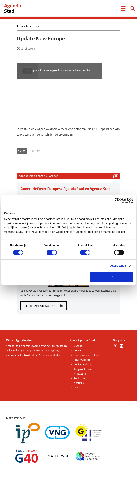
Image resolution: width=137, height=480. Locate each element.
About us (79, 383)
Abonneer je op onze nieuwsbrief (38, 176)
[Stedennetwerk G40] (26, 455)
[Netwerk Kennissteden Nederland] (88, 455)
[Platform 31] (57, 455)
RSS (76, 387)
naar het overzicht (30, 26)
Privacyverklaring (83, 359)
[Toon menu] (123, 8)
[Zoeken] (132, 8)
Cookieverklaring (83, 364)
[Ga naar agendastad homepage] (12, 8)
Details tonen (117, 265)
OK (112, 276)
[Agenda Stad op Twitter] (115, 346)
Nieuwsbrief (80, 373)
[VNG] (57, 432)
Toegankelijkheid (83, 369)
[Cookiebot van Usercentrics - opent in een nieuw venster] (117, 200)
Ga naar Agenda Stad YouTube (43, 306)
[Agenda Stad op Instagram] (121, 346)
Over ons (78, 346)
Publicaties (80, 378)
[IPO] (26, 432)
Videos (21, 151)
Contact (78, 350)
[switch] (52, 252)
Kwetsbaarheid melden (86, 355)
